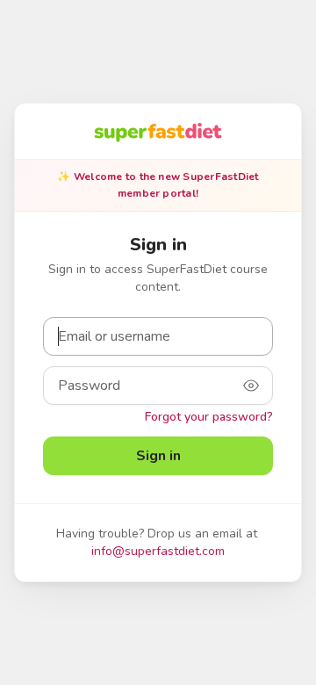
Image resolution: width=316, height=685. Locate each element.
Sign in (158, 455)
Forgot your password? (209, 416)
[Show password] (251, 385)
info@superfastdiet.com (158, 551)
